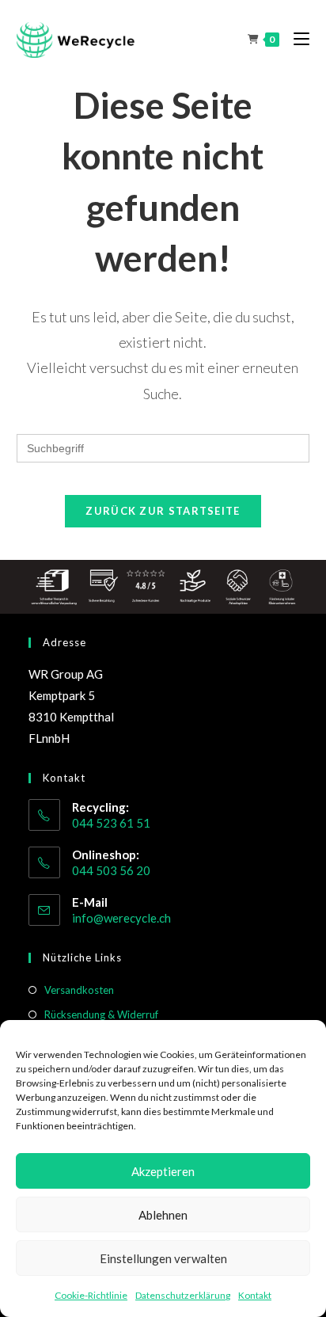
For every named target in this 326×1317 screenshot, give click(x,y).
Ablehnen (163, 1215)
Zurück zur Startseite (162, 510)
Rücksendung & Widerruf (101, 1014)
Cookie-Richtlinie (91, 1295)
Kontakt (254, 1295)
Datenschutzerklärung (182, 1295)
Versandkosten (79, 990)
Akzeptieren (163, 1171)
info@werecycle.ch (121, 918)
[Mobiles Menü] (295, 39)
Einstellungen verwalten (163, 1258)
